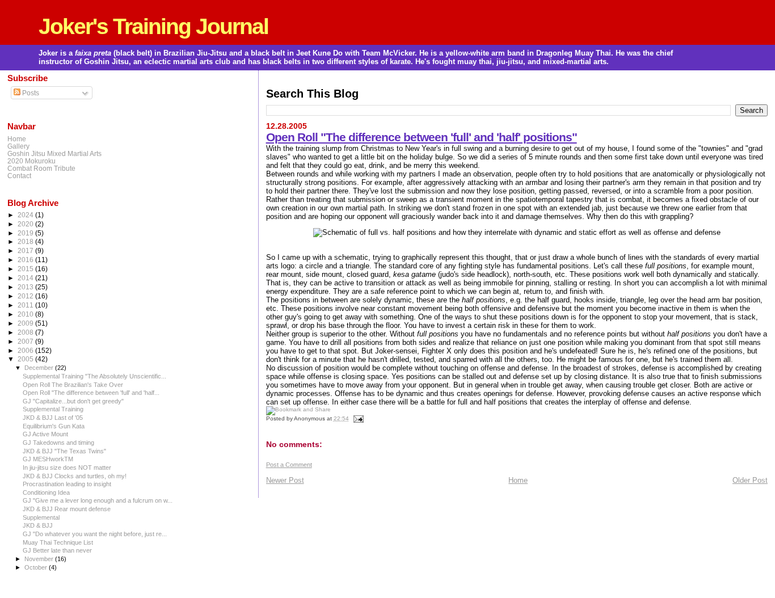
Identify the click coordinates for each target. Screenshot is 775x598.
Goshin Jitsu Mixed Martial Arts (54, 153)
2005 (26, 359)
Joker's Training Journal (153, 26)
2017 (26, 250)
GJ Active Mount (45, 434)
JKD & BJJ (38, 525)
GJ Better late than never (57, 550)
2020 (26, 224)
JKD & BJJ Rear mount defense (67, 509)
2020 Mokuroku (31, 161)
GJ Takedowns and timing (58, 442)
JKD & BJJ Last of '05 (53, 417)
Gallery (18, 146)
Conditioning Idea (46, 492)
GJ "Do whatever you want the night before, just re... (95, 533)
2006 (26, 350)
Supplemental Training (53, 409)
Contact (19, 175)
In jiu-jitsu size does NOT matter (67, 467)
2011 (26, 305)
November (39, 558)
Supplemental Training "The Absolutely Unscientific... (94, 376)
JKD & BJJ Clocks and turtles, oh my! (75, 476)
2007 (26, 341)
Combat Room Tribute (41, 168)
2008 (26, 332)
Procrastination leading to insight (67, 484)
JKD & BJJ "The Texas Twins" (64, 451)
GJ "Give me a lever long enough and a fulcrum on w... (97, 500)
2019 (26, 233)
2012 (26, 296)
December (39, 367)
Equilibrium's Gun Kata (54, 426)
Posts (29, 93)
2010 (26, 314)
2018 (26, 241)
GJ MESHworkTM (48, 459)
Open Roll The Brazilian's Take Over (73, 384)
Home (518, 480)
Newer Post (285, 480)
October (36, 567)
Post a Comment (289, 464)
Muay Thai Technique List (58, 542)
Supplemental (41, 517)
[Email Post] (357, 418)
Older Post (750, 480)
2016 (26, 259)
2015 (26, 268)
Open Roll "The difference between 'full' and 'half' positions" (421, 137)
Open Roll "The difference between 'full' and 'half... (91, 392)
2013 (26, 286)
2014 (26, 277)
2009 (26, 323)
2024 (26, 214)
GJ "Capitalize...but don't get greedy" (73, 401)
